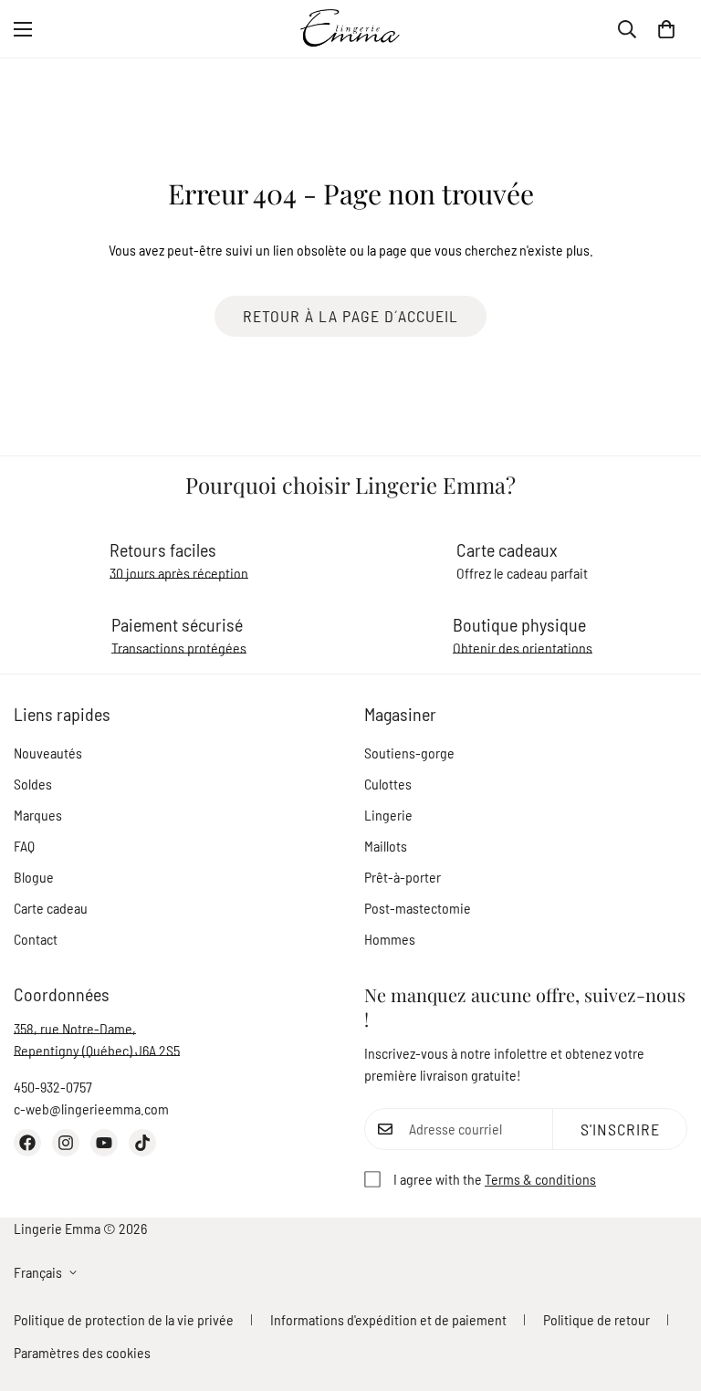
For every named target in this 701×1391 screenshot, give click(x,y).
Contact (36, 938)
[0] (666, 29)
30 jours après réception (179, 572)
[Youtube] (104, 1142)
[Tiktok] (142, 1142)
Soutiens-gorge (409, 752)
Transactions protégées (178, 647)
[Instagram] (65, 1142)
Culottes (388, 783)
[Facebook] (27, 1142)
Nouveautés (48, 752)
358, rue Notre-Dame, (75, 1028)
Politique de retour (596, 1319)
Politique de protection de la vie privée (124, 1319)
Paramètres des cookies (82, 1352)
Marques (38, 814)
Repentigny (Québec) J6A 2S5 (97, 1050)
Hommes (389, 938)
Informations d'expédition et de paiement (388, 1319)
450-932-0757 (53, 1086)
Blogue (34, 876)
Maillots (385, 845)
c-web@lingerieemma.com (91, 1108)
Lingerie (388, 814)
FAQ (24, 845)
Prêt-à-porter (402, 876)
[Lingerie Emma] (350, 29)
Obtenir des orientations (522, 647)
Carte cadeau (51, 907)
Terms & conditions (540, 1178)
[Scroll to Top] (665, 1292)
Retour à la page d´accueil (350, 316)
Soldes (33, 783)
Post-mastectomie (417, 907)
